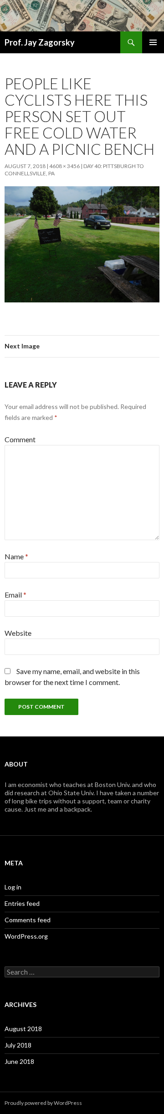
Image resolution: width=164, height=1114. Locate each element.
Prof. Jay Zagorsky (40, 42)
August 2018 (23, 1028)
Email (15, 594)
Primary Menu (153, 42)
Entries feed (22, 903)
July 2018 (18, 1045)
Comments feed (28, 920)
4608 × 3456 (64, 166)
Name (16, 556)
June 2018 (19, 1061)
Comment (20, 439)
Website (18, 633)
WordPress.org (26, 936)
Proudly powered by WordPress (43, 1102)
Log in (13, 887)
